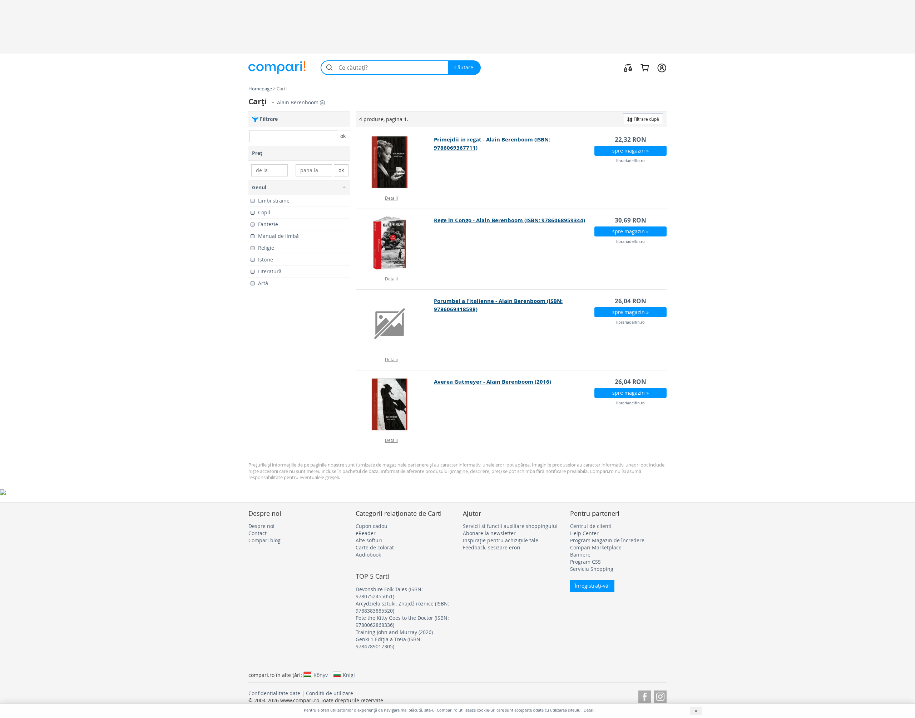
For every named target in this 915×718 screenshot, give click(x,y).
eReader (366, 533)
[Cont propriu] (662, 67)
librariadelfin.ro (630, 160)
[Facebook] (644, 695)
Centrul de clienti (591, 526)
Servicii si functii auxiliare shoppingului (510, 526)
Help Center (584, 533)
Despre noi (261, 526)
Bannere (580, 554)
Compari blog (264, 540)
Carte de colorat (375, 547)
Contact (257, 533)
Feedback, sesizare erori (491, 547)
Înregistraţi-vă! (592, 585)
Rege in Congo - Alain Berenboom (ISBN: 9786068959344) (509, 220)
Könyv (320, 675)
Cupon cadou (371, 526)
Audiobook (368, 554)
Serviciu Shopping (591, 568)
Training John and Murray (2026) (394, 632)
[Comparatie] (628, 67)
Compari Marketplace (596, 547)
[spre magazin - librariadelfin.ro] (395, 162)
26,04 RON (630, 301)
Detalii (391, 198)
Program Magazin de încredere (607, 540)
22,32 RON (630, 139)
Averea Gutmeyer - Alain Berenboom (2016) (492, 381)
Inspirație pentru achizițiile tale (500, 540)
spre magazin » (630, 150)
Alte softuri (369, 540)
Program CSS (585, 561)
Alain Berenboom (298, 102)
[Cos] (645, 67)
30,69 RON (630, 220)
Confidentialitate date (274, 693)
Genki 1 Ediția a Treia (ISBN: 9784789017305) (389, 643)
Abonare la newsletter (489, 533)
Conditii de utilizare (329, 693)
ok (343, 136)
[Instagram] (660, 695)
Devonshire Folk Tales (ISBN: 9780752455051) (389, 593)
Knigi (349, 675)
